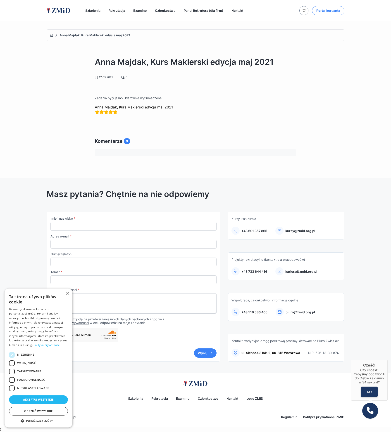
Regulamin (289, 417)
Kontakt (237, 10)
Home (51, 35)
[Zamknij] (388, 360)
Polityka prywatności (46, 345)
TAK (369, 392)
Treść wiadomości (64, 290)
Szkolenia (92, 10)
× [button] (67, 293)
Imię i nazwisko (62, 218)
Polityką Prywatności (73, 323)
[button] (38, 420)
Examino (140, 10)
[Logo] (58, 10)
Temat (56, 272)
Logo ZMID (254, 398)
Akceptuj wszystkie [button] (38, 399)
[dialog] (38, 358)
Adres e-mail (61, 236)
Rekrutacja (117, 10)
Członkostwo (165, 10)
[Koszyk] (303, 10)
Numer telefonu (61, 254)
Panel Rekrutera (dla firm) (203, 10)
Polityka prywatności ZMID (323, 417)
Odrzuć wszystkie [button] (38, 411)
